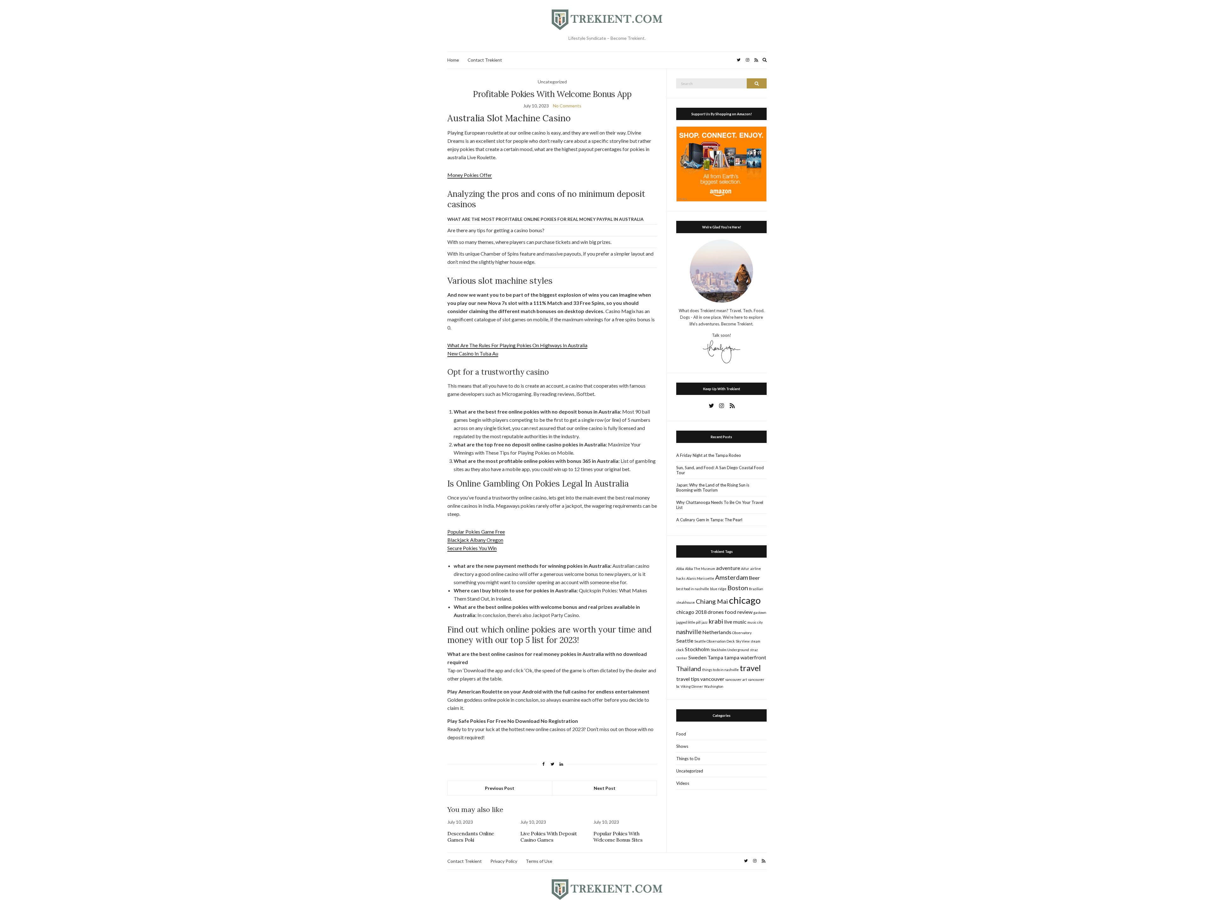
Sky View (743, 641)
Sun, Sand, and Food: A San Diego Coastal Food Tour (720, 470)
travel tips (687, 679)
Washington (713, 686)
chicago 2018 (691, 612)
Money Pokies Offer (469, 175)
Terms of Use (539, 861)
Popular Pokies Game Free (476, 532)
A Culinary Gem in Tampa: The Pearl (709, 519)
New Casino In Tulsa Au (472, 353)
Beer (754, 578)
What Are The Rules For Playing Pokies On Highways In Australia (517, 345)
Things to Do (688, 758)
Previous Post (499, 788)
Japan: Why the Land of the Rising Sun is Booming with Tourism (712, 487)
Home (453, 60)
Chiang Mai (712, 601)
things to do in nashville (720, 670)
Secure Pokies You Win (472, 548)
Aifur (745, 568)
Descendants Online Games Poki (470, 836)
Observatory (741, 633)
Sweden (697, 657)
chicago (745, 600)
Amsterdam (731, 577)
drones (716, 612)
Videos (682, 783)
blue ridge (718, 589)
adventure (728, 568)
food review (738, 612)
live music (735, 622)
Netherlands (716, 632)
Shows (682, 746)
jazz (705, 622)
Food (681, 733)
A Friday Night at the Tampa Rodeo (708, 455)
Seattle (684, 641)
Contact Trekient (485, 60)
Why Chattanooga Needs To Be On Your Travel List (719, 505)
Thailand (688, 668)
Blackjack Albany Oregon (475, 540)
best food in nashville (692, 589)
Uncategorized (689, 770)
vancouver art (736, 679)
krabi (715, 621)
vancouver (712, 679)
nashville (689, 631)
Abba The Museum (700, 568)
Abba (680, 568)
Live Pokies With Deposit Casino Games (548, 836)
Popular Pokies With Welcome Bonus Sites (617, 836)
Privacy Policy (503, 861)
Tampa (715, 657)
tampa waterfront (745, 657)
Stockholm (697, 649)
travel (750, 668)
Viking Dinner (692, 686)
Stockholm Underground (730, 650)
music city (755, 622)
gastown (759, 612)
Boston (737, 587)
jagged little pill (688, 622)
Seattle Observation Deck (714, 641)
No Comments (567, 105)
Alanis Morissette (700, 578)
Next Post (605, 788)
